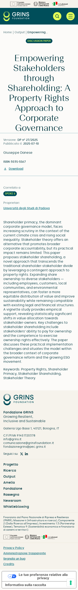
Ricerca (9, 470)
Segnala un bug (14, 558)
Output (20, 32)
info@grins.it (12, 439)
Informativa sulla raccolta (25, 585)
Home (7, 32)
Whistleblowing (16, 507)
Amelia (9, 482)
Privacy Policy (13, 548)
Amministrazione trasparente (24, 553)
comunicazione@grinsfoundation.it (28, 443)
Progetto (10, 464)
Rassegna (11, 495)
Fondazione (12, 488)
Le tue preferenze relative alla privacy (43, 576)
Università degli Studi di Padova (26, 208)
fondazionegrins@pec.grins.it (24, 447)
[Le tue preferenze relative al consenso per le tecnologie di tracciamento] (71, 583)
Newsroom (12, 501)
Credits (8, 564)
